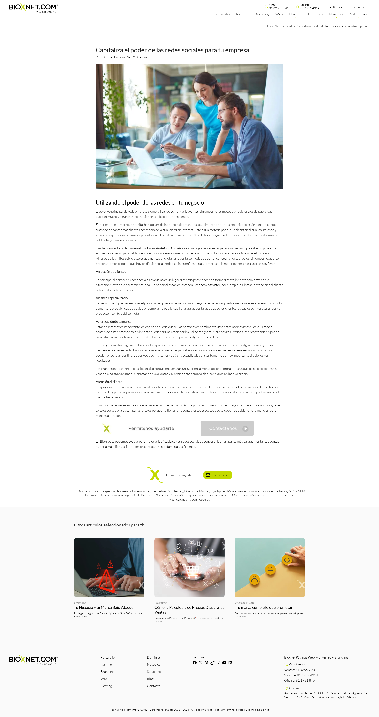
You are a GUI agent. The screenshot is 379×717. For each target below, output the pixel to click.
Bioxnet (264, 709)
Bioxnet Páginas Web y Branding (126, 57)
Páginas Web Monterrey (123, 709)
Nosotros (153, 664)
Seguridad (80, 602)
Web (104, 679)
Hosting (106, 686)
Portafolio (108, 657)
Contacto (357, 7)
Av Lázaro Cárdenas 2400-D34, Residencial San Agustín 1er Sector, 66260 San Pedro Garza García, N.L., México (326, 695)
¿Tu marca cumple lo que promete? (264, 607)
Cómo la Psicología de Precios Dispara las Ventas (189, 609)
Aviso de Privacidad (201, 709)
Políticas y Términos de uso (228, 709)
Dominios (154, 657)
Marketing (160, 602)
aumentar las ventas (185, 211)
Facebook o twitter (206, 285)
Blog (150, 679)
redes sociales (170, 392)
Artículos (335, 7)
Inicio (270, 26)
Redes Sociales (285, 26)
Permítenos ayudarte (181, 475)
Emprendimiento (244, 602)
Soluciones (154, 671)
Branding (107, 671)
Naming (106, 664)
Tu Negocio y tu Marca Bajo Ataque (103, 607)
